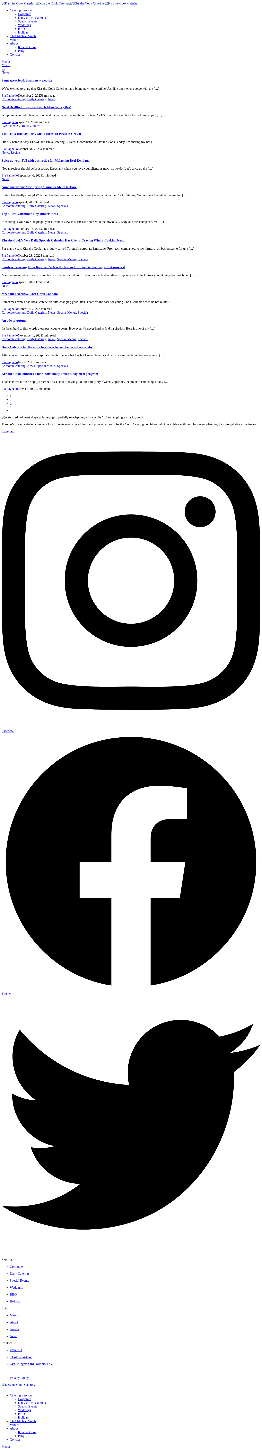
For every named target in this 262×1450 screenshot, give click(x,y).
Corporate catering (14, 99)
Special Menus (66, 259)
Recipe (15, 152)
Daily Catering (36, 99)
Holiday (26, 125)
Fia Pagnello (10, 95)
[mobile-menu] (3, 69)
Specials (62, 206)
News (5, 72)
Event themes (10, 125)
